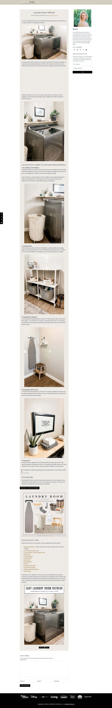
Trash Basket (28, 558)
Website (56, 681)
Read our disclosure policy (51, 15)
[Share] (1, 213)
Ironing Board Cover (39, 552)
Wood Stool (27, 571)
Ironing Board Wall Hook (31, 550)
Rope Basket (28, 561)
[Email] (1, 222)
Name (22, 681)
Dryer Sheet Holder (29, 567)
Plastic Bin (27, 560)
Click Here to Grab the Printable (29, 488)
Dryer (33, 547)
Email (39, 681)
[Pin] (1, 216)
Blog (75, 2)
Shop (80, 2)
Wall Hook (27, 554)
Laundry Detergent (30, 565)
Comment (23, 660)
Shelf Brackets (28, 556)
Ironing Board (28, 552)
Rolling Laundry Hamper (31, 569)
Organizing (63, 2)
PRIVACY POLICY (69, 704)
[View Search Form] (91, 2)
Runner (26, 563)
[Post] (1, 219)
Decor (70, 2)
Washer (26, 547)
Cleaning (56, 2)
